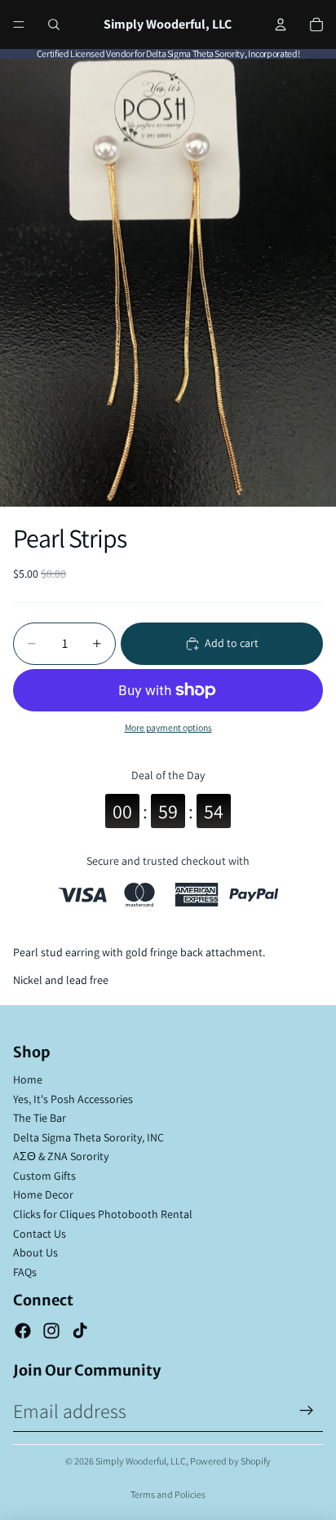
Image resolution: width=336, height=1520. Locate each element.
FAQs (25, 1272)
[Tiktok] (80, 1331)
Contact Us (39, 1233)
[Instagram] (51, 1331)
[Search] (54, 24)
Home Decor (43, 1194)
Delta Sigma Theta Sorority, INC (88, 1137)
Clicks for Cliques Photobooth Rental (102, 1214)
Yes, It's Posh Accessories (73, 1099)
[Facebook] (23, 1331)
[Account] (280, 24)
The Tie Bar (39, 1117)
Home (27, 1079)
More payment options (168, 727)
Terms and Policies (168, 1494)
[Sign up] (306, 1410)
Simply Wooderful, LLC (140, 1461)
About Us (35, 1252)
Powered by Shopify (230, 1461)
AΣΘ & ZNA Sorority (60, 1156)
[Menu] (19, 24)
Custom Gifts (44, 1175)
